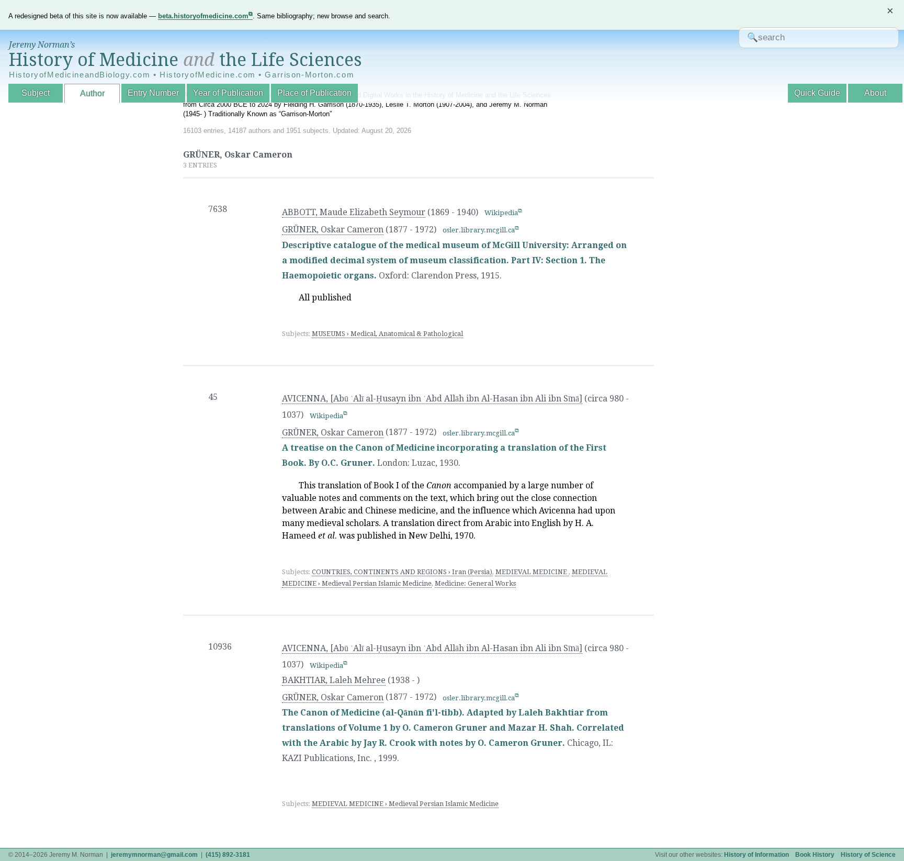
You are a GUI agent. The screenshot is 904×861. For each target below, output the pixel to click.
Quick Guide (817, 92)
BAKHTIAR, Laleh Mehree (334, 680)
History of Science (868, 854)
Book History (814, 854)
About (875, 92)
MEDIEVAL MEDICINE (532, 572)
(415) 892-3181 (228, 854)
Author (92, 93)
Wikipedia (501, 213)
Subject (35, 92)
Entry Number (153, 92)
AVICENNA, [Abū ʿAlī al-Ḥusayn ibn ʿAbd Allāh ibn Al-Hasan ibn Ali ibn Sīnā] (432, 399)
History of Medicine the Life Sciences (185, 60)
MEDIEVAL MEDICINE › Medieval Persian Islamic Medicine (405, 804)
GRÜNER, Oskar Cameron (332, 229)
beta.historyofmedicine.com (203, 16)
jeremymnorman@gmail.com (154, 854)
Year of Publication (228, 92)
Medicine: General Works (475, 583)
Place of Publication (314, 92)
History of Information (756, 854)
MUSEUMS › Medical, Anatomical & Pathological (387, 334)
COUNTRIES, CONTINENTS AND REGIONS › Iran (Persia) (402, 572)
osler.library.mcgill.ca (479, 230)
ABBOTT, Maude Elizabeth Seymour (353, 212)
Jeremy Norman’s (42, 45)
